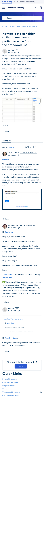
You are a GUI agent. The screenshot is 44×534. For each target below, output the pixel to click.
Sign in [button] (20, 366)
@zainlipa (6, 159)
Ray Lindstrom (13, 153)
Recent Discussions (9, 379)
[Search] (36, 7)
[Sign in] (40, 7)
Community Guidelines (10, 395)
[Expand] (22, 333)
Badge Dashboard (8, 386)
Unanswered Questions (22, 392)
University (30, 1)
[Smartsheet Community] (15, 8)
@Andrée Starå (11, 338)
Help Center (19, 1)
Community (7, 1)
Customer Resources (10, 382)
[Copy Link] (18, 52)
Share (5, 131)
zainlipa (11, 50)
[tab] (7, 141)
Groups (5, 389)
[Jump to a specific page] (40, 147)
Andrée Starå (13, 225)
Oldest (11, 147)
